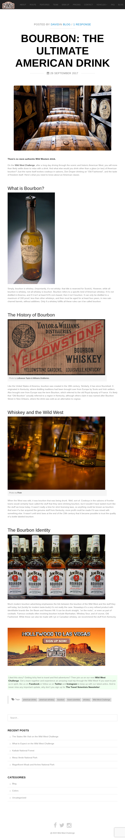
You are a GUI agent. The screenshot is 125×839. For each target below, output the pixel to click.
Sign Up (65, 4)
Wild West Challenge (25, 165)
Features (44, 4)
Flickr (19, 493)
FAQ (112, 4)
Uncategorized (19, 797)
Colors (15, 790)
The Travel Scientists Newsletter (82, 687)
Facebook (34, 684)
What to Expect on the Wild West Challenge (33, 743)
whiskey (86, 700)
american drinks (29, 700)
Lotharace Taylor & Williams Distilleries (33, 378)
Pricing (76, 4)
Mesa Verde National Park (24, 757)
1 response (82, 24)
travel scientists (73, 700)
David (55, 24)
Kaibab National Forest (23, 750)
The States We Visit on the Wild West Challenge (35, 736)
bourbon (60, 700)
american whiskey (46, 700)
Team (55, 4)
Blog (120, 4)
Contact (88, 4)
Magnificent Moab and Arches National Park (33, 764)
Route (33, 4)
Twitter (58, 684)
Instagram (72, 684)
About (23, 4)
